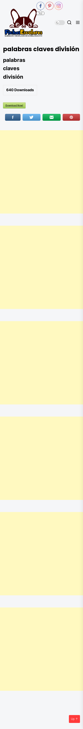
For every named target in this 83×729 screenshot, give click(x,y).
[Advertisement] (41, 172)
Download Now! (14, 105)
